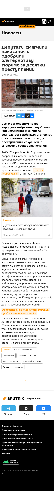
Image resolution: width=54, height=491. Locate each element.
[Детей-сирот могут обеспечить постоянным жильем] (27, 197)
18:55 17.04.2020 (10, 75)
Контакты (17, 426)
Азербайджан (8, 355)
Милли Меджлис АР (11, 361)
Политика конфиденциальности (17, 434)
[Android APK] (10, 462)
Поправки (7, 367)
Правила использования (13, 430)
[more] (49, 235)
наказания (19, 367)
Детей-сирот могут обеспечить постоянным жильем (26, 227)
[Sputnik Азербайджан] (9, 22)
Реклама (6, 453)
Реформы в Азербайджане (24, 350)
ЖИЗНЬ (32, 355)
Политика (22, 355)
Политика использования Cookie (17, 438)
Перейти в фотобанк (34, 110)
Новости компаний (11, 449)
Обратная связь (28, 449)
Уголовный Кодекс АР (32, 361)
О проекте (7, 426)
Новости (9, 220)
